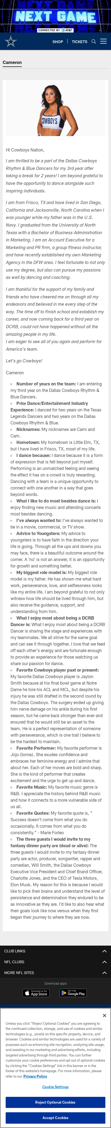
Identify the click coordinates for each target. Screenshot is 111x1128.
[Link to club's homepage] (10, 39)
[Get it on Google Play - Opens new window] (73, 995)
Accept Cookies (56, 1118)
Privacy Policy (35, 1076)
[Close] (104, 1015)
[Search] (94, 41)
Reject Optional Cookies (55, 1102)
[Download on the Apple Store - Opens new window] (36, 993)
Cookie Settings (55, 1087)
